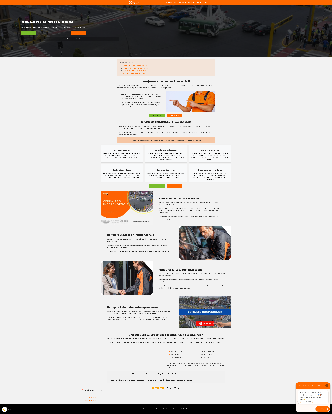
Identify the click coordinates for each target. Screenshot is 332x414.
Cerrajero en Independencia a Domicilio (134, 66)
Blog (205, 2)
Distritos (181, 2)
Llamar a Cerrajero (78, 33)
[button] (326, 385)
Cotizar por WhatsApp (28, 33)
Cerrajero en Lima (170, 2)
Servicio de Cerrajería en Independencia (135, 68)
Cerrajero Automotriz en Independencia (135, 73)
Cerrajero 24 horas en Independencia (134, 71)
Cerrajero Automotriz (194, 2)
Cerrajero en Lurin (91, 397)
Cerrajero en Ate (90, 401)
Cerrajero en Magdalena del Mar (96, 394)
